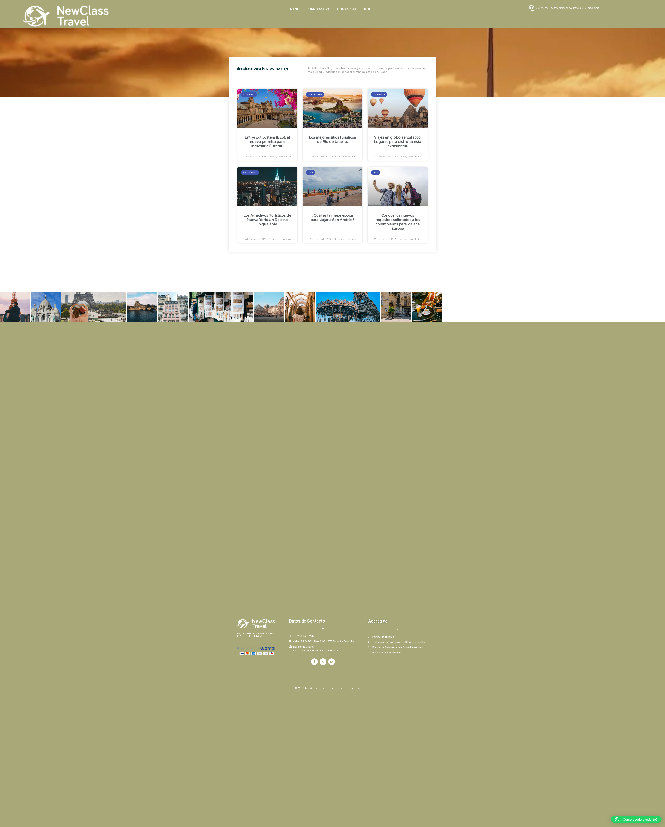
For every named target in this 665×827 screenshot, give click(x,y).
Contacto (346, 9)
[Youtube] (331, 661)
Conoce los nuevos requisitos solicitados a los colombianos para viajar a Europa (397, 222)
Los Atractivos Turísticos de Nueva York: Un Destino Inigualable (267, 219)
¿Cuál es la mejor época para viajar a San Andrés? (332, 217)
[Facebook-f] (314, 661)
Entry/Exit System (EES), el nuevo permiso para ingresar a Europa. (267, 141)
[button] (636, 819)
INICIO (294, 9)
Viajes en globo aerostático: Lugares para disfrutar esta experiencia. (398, 141)
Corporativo (318, 9)
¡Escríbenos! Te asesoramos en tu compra (568, 8)
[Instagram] (323, 661)
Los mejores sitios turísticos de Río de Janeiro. (332, 139)
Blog (367, 9)
